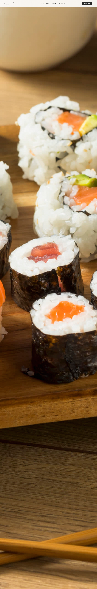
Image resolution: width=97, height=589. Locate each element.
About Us (54, 3)
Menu (47, 3)
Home (42, 3)
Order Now (87, 3)
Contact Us (62, 3)
